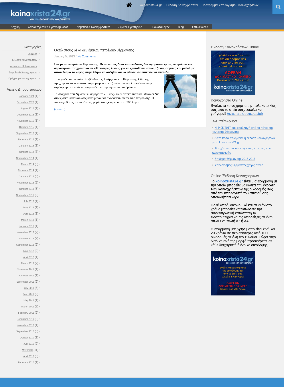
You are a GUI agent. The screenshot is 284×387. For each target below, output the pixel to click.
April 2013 (28, 213)
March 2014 (27, 164)
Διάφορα (32, 54)
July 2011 (29, 288)
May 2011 (29, 300)
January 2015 (26, 145)
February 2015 (26, 139)
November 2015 (25, 120)
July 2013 (29, 201)
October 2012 (26, 238)
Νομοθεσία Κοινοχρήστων (93, 27)
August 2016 (27, 108)
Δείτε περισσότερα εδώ (245, 113)
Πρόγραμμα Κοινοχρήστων (22, 78)
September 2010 (25, 331)
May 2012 (28, 251)
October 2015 (26, 127)
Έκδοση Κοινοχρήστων (24, 60)
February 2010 (26, 362)
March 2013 (27, 220)
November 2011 (25, 269)
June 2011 (28, 294)
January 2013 (26, 226)
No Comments (86, 56)
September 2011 (25, 281)
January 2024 (26, 96)
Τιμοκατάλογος (160, 27)
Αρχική (15, 27)
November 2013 (25, 182)
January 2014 (26, 176)
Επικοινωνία (200, 27)
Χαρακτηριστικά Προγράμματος (48, 27)
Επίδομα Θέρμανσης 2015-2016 (235, 158)
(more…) (59, 109)
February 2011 (26, 312)
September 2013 (25, 195)
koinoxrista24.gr (229, 181)
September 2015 (25, 133)
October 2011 (26, 275)
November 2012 (25, 232)
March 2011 (27, 306)
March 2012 (27, 263)
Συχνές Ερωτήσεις (130, 27)
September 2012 (25, 244)
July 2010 (29, 343)
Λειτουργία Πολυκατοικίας (23, 66)
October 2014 (26, 151)
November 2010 (25, 325)
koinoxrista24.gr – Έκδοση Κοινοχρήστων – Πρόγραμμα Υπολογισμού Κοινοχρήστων (199, 5)
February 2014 (26, 170)
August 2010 (27, 337)
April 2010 (28, 356)
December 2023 (25, 102)
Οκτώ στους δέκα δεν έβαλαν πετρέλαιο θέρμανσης (94, 50)
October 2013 (26, 189)
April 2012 (28, 257)
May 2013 (28, 207)
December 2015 (25, 114)
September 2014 (25, 158)
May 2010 (27, 350)
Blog (181, 27)
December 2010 (25, 319)
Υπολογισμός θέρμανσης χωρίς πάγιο (239, 165)
